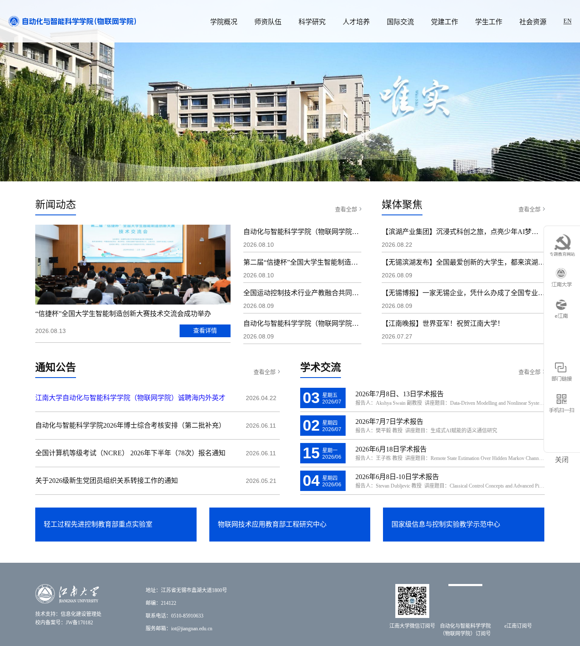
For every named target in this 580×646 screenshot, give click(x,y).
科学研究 (312, 21)
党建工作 (444, 21)
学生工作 (488, 21)
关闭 (562, 459)
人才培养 (356, 21)
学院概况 (223, 21)
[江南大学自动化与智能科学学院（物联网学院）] (72, 20)
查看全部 (346, 209)
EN (567, 21)
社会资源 (532, 21)
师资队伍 (268, 21)
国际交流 (400, 21)
